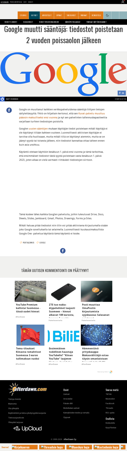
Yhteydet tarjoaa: (15, 422)
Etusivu (23, 15)
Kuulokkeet (28, 22)
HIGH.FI (30, 2)
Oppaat (59, 15)
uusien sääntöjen (38, 128)
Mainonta (12, 404)
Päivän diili (68, 403)
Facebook (110, 403)
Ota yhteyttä (13, 408)
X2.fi (25, 2)
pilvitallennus (28, 242)
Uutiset (34, 15)
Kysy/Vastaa (111, 427)
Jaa (123, 93)
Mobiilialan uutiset (71, 408)
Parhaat (84, 15)
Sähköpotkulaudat (73, 22)
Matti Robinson (12, 99)
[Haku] (123, 15)
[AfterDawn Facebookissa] (115, 15)
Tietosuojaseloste (16, 417)
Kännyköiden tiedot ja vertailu (76, 413)
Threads (109, 408)
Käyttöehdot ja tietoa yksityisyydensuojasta (27, 413)
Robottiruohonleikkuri (49, 22)
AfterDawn (5, 2)
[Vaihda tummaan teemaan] (107, 15)
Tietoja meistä (14, 399)
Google (42, 242)
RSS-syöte (110, 413)
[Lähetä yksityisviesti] (22, 99)
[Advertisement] (63, 185)
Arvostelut (47, 15)
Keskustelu (96, 15)
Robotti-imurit (11, 22)
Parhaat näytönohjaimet (97, 22)
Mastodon (110, 399)
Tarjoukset (71, 15)
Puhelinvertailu (16, 2)
